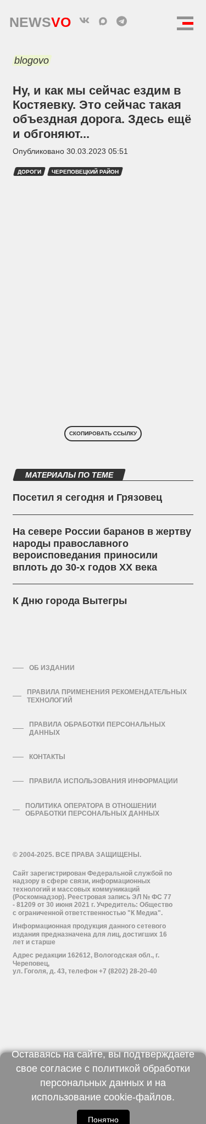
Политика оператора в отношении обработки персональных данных (92, 809)
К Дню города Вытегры (70, 600)
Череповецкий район (85, 172)
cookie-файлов (138, 1097)
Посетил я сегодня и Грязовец (87, 497)
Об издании (52, 668)
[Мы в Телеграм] (122, 21)
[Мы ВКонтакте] (85, 21)
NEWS (40, 19)
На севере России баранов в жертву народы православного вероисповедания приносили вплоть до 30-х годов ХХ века (102, 549)
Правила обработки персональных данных (97, 728)
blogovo (31, 60)
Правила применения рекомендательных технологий (107, 696)
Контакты (47, 757)
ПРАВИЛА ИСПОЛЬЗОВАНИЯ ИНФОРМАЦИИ (103, 781)
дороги (29, 172)
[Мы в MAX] (103, 21)
